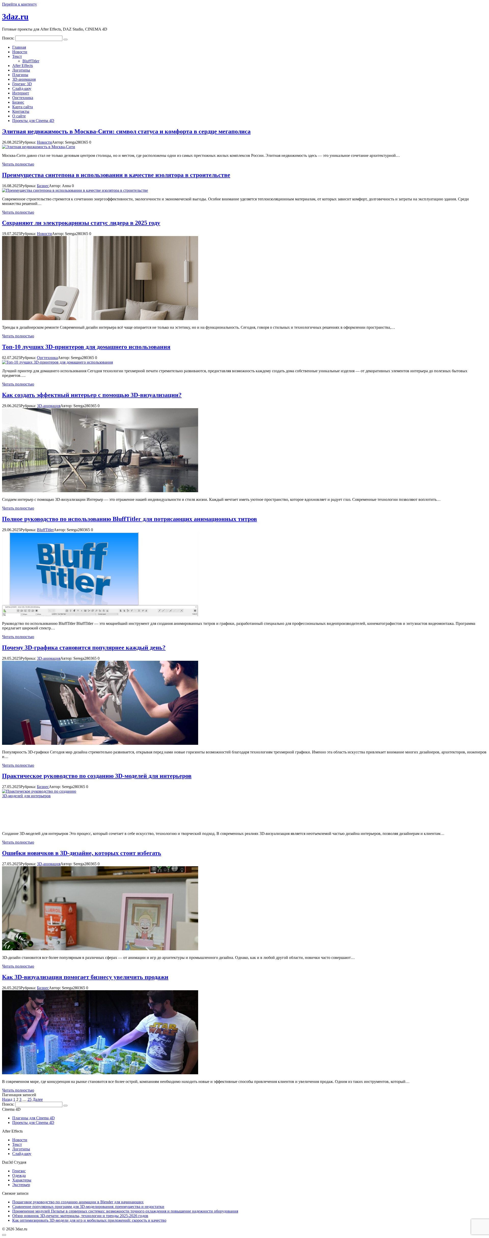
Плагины (20, 75)
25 (30, 1099)
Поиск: (8, 38)
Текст (17, 56)
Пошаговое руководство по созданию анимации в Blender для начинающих (78, 1202)
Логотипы (21, 70)
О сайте (19, 116)
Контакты (20, 111)
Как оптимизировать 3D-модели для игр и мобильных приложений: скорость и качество (89, 1220)
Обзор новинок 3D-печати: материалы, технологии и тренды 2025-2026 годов (80, 1216)
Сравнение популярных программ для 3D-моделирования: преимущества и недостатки (88, 1206)
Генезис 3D (22, 84)
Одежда (19, 1175)
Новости (19, 52)
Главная (19, 47)
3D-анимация (24, 79)
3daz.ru (15, 16)
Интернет (20, 93)
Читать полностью (18, 164)
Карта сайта (22, 107)
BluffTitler (30, 61)
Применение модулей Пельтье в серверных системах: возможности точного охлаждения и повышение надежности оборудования (125, 1211)
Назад (7, 1099)
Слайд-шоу (21, 88)
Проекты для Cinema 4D (33, 120)
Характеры (21, 1180)
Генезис (19, 1171)
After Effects (22, 65)
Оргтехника (22, 97)
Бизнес (18, 102)
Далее (38, 1099)
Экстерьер (21, 1184)
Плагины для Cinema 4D (33, 1118)
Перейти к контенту (19, 4)
